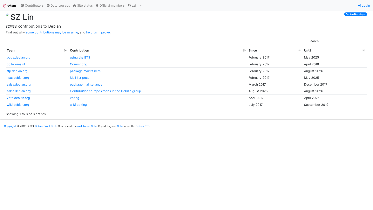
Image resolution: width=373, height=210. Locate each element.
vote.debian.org (18, 98)
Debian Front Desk (46, 126)
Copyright (10, 126)
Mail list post (79, 78)
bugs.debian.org (19, 57)
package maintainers (85, 71)
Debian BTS (142, 126)
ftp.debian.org (17, 71)
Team (11, 50)
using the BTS (80, 57)
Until (307, 50)
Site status (84, 5)
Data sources (60, 5)
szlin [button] (135, 5)
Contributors (34, 5)
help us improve (98, 32)
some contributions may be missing (52, 32)
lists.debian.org (18, 78)
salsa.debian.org (19, 84)
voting (74, 98)
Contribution (79, 50)
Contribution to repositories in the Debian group (105, 91)
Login (365, 5)
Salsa (120, 126)
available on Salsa (87, 126)
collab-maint (16, 64)
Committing (78, 64)
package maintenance (86, 84)
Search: (314, 41)
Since (253, 50)
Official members (111, 5)
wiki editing (78, 105)
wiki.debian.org (18, 105)
